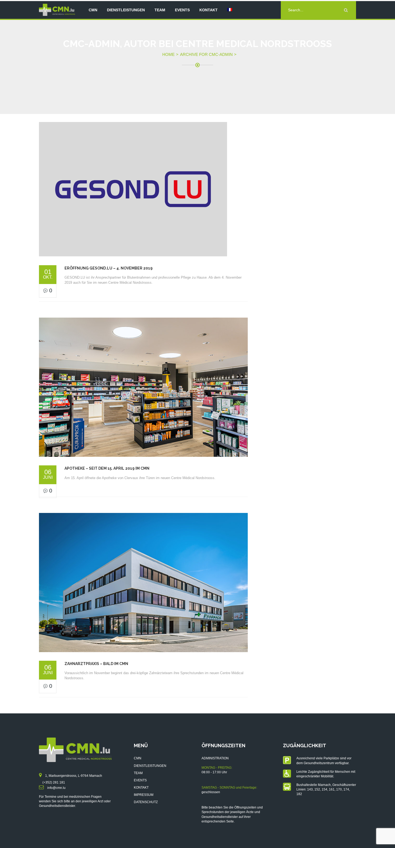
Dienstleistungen (126, 10)
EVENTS (140, 780)
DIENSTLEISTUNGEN (150, 766)
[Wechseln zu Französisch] (229, 10)
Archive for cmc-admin (206, 54)
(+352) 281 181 (53, 782)
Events (182, 10)
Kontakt (208, 10)
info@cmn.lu (56, 788)
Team (160, 10)
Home (168, 54)
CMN (93, 10)
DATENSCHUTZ (146, 802)
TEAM (138, 773)
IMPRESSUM (143, 795)
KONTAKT (141, 787)
